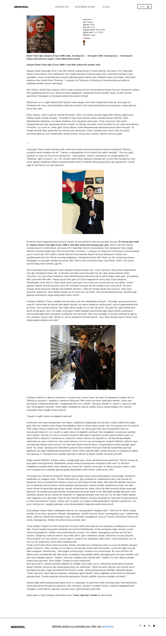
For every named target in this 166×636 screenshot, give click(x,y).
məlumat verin (108, 626)
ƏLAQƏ (106, 7)
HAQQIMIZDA (62, 7)
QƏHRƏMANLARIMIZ (85, 7)
